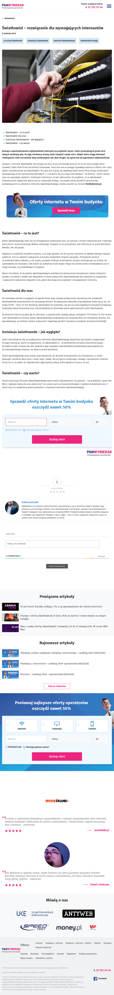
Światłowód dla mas (16, 136)
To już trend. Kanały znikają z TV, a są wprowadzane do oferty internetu (61, 606)
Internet (39, 943)
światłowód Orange (89, 41)
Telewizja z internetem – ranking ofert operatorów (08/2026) (54, 664)
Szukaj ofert (57, 756)
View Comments (57, 566)
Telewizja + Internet (54, 943)
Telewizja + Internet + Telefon (78, 943)
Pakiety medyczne (43, 948)
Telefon (97, 943)
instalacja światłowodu (38, 41)
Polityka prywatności (88, 954)
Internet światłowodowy (64, 41)
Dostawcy (34, 954)
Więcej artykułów (57, 686)
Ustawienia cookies (44, 958)
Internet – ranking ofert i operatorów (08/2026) (47, 674)
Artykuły (24, 954)
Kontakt (60, 954)
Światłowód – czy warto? (18, 143)
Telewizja (107, 943)
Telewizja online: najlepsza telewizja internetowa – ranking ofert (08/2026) (62, 653)
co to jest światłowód (12, 41)
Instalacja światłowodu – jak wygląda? (25, 139)
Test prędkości (48, 954)
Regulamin (71, 954)
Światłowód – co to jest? (18, 132)
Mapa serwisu (26, 958)
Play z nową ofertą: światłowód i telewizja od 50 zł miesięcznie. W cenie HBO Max (64, 628)
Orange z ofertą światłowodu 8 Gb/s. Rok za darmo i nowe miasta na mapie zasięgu (63, 617)
